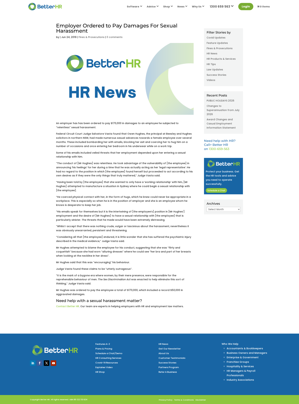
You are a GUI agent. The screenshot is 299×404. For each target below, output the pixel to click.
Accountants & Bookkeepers (245, 348)
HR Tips (211, 64)
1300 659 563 (220, 6)
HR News (212, 53)
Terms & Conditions (184, 399)
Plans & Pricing (103, 348)
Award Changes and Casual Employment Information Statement (221, 123)
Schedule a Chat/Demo (108, 353)
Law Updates (215, 69)
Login (246, 6)
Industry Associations (240, 380)
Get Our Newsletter (169, 348)
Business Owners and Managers (247, 353)
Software (133, 6)
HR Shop (100, 372)
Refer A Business (167, 372)
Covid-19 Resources (106, 362)
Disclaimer (201, 399)
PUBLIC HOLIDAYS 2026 (220, 100)
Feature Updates (217, 43)
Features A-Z (102, 344)
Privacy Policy (165, 399)
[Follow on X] (46, 363)
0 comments (115, 37)
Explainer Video (104, 367)
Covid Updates (216, 37)
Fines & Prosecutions (92, 37)
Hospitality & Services (240, 366)
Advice (151, 6)
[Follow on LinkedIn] (32, 363)
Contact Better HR (67, 306)
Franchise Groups (238, 362)
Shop (166, 6)
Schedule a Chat (216, 190)
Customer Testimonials (171, 358)
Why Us (196, 6)
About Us (163, 353)
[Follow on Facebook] (39, 363)
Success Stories (216, 75)
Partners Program (168, 367)
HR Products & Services (221, 59)
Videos (211, 80)
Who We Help (230, 344)
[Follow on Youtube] (53, 363)
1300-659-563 (219, 149)
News (180, 6)
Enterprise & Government (243, 357)
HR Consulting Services (108, 358)
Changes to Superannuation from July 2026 (223, 110)
